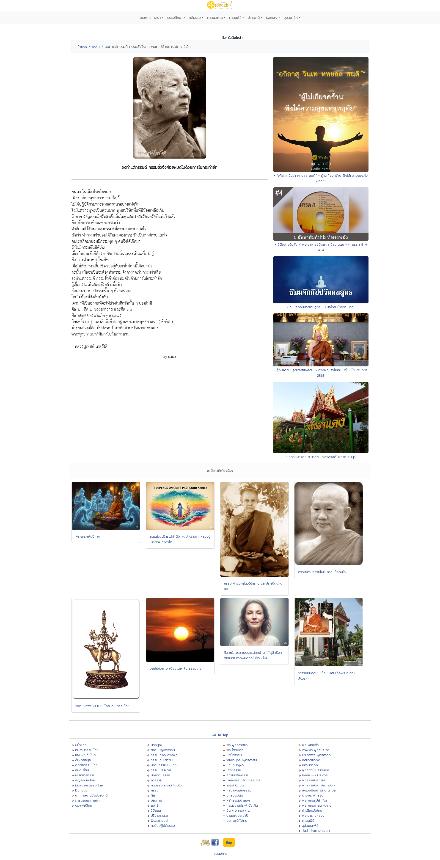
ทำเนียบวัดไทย (312, 810)
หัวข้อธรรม (234, 755)
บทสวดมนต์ (234, 795)
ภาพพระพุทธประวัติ (316, 749)
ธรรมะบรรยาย (161, 770)
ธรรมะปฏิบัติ (235, 785)
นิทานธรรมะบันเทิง (163, 765)
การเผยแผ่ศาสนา (87, 800)
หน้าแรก (81, 46)
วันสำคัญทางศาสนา (316, 830)
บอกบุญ (272, 17)
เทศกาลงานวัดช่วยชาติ (91, 795)
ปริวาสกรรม (159, 815)
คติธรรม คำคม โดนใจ (166, 785)
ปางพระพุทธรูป (312, 795)
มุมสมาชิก (291, 17)
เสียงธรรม (233, 770)
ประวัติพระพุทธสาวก (316, 755)
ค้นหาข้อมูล (83, 760)
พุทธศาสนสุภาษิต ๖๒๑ (318, 785)
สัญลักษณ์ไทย (85, 780)
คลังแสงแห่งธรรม (238, 790)
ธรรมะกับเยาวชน (162, 760)
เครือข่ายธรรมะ (85, 775)
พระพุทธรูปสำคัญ (314, 800)
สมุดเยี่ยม (82, 770)
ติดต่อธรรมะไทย (86, 765)
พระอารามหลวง (313, 815)
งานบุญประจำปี (237, 815)
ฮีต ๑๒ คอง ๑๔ (238, 810)
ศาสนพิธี (235, 17)
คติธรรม (195, 17)
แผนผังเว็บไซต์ (85, 755)
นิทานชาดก (310, 765)
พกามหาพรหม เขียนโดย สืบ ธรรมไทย (102, 705)
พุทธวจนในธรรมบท (315, 770)
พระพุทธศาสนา (150, 17)
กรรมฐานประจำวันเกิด (242, 805)
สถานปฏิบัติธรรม (163, 749)
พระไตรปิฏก (234, 749)
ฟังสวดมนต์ (159, 820)
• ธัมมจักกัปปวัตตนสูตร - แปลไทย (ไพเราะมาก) (321, 307)
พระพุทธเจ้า (310, 744)
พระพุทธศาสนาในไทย (316, 805)
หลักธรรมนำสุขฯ (238, 800)
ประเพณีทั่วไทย (236, 820)
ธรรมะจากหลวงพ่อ (164, 755)
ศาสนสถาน (215, 17)
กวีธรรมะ (157, 780)
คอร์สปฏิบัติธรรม (163, 825)
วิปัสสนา (156, 810)
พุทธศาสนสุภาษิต (314, 780)
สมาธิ (154, 805)
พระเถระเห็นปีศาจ (87, 536)
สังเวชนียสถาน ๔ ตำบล (319, 790)
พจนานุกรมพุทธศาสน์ (241, 760)
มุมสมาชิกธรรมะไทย (89, 785)
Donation (82, 790)
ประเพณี (254, 17)
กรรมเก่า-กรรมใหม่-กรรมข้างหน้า (322, 571)
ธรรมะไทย (220, 853)
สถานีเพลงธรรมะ (238, 775)
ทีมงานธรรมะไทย (87, 749)
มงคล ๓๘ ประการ (315, 775)
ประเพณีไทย (83, 805)
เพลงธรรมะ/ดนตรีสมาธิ (243, 780)
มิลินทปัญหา (235, 765)
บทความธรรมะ (161, 775)
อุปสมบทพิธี (310, 825)
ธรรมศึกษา (175, 17)
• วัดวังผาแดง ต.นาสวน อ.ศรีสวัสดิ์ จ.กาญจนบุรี (321, 456)
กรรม (96, 46)
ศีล (153, 795)
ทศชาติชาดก (311, 760)
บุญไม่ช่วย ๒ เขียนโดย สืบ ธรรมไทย (175, 668)
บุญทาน (156, 800)
